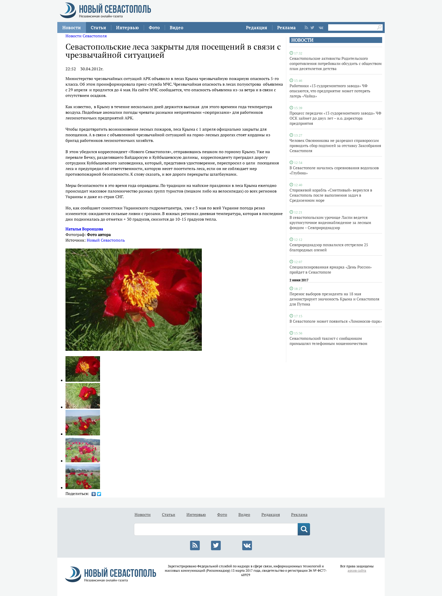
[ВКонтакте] (93, 494)
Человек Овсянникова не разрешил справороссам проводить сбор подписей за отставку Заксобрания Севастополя (335, 145)
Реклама (286, 27)
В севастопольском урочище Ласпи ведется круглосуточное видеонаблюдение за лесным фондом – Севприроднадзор (330, 222)
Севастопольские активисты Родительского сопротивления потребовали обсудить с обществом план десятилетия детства (336, 63)
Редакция (256, 27)
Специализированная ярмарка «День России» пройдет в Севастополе (331, 269)
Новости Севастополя (86, 36)
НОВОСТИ (302, 40)
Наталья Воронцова (84, 229)
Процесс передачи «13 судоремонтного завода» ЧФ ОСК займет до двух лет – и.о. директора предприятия (335, 118)
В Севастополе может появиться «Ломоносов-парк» (336, 321)
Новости (71, 27)
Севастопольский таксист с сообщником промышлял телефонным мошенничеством (328, 341)
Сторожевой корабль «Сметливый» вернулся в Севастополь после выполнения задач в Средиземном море (331, 195)
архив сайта (357, 570)
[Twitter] (99, 494)
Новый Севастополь (106, 240)
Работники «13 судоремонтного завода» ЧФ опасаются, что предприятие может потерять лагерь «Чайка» (330, 90)
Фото (154, 27)
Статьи (98, 27)
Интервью (127, 27)
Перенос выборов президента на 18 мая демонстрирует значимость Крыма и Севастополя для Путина (334, 299)
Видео (176, 27)
